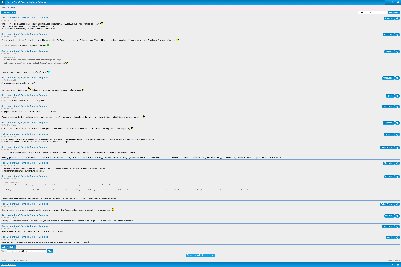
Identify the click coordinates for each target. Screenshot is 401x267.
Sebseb (389, 51)
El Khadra (388, 34)
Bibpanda (389, 163)
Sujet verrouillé (8, 12)
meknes (389, 134)
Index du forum (8, 264)
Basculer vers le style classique (200, 255)
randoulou (388, 78)
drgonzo (389, 18)
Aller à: (4, 251)
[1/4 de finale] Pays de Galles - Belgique (26, 2)
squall (390, 96)
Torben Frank (387, 147)
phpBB (12, 260)
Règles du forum (8, 8)
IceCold (389, 176)
